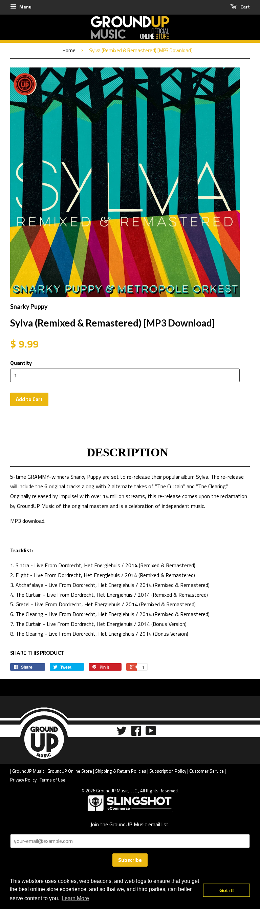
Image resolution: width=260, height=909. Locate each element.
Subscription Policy (167, 771)
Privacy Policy (23, 779)
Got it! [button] (226, 890)
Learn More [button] (75, 898)
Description (127, 452)
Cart (244, 6)
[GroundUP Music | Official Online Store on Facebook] (136, 732)
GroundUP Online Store (69, 771)
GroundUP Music (28, 771)
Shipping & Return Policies (120, 771)
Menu (24, 6)
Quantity (21, 363)
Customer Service (206, 771)
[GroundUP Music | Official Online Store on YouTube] (151, 732)
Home (69, 50)
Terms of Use (52, 779)
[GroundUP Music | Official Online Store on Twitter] (121, 732)
